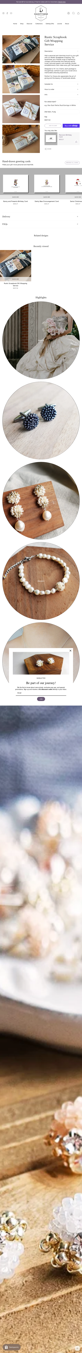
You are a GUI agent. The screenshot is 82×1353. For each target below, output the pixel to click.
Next (80, 183)
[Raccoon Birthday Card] (51, 138)
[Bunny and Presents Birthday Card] (15, 183)
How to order (49, 89)
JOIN (41, 699)
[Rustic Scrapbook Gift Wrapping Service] (15, 265)
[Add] (76, 141)
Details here (61, 2)
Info (46, 95)
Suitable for (49, 84)
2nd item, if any (50, 112)
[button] (73, 13)
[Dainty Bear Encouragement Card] (46, 183)
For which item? (50, 102)
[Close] (70, 650)
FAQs (4, 224)
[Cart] (78, 13)
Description (49, 51)
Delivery (6, 216)
